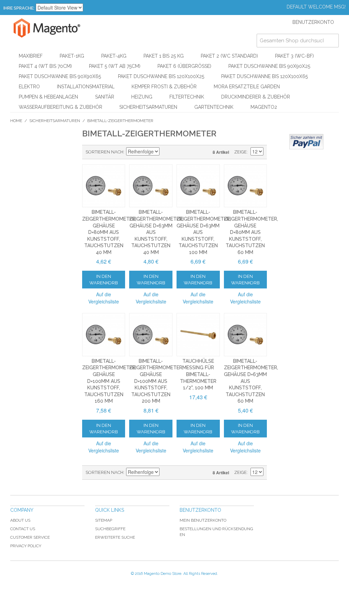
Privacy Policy (25, 545)
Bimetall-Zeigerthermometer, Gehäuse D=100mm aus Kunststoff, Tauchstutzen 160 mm (109, 381)
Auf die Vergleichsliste (103, 298)
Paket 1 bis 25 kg (163, 56)
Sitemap (103, 520)
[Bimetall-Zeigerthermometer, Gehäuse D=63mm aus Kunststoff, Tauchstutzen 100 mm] (198, 186)
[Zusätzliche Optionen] (306, 141)
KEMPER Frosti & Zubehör (164, 86)
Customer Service (30, 537)
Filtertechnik (186, 97)
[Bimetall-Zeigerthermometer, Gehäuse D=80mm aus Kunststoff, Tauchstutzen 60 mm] (245, 186)
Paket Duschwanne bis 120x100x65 (264, 76)
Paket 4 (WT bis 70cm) (45, 66)
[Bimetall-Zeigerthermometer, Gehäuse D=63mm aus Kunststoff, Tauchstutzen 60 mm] (245, 334)
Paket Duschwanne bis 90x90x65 (60, 76)
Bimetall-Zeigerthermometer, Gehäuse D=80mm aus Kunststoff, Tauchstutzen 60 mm (251, 232)
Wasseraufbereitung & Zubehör (60, 107)
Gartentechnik (213, 107)
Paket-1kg (72, 56)
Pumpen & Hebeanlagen (48, 97)
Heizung (141, 97)
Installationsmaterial (86, 86)
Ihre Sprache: (18, 8)
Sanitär (104, 97)
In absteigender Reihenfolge (166, 152)
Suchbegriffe (110, 528)
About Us (20, 520)
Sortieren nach (104, 151)
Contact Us (22, 528)
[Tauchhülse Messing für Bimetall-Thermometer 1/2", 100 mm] (198, 334)
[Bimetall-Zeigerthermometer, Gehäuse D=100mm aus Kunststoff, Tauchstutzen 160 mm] (103, 334)
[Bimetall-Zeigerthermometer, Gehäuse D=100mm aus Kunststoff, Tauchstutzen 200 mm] (150, 334)
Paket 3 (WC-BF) (294, 56)
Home (16, 120)
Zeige (240, 151)
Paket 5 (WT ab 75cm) (114, 66)
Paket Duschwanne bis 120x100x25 (161, 76)
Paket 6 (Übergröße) (184, 66)
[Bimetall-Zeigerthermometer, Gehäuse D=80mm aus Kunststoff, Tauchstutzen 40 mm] (103, 186)
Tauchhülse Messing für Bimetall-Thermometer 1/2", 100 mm (198, 374)
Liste (189, 152)
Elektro (29, 86)
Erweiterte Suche (115, 537)
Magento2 (264, 107)
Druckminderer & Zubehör (255, 97)
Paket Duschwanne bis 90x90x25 (269, 66)
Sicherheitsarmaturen (148, 107)
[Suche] (332, 40)
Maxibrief (31, 56)
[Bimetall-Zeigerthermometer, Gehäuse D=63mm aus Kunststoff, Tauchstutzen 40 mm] (150, 186)
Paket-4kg (113, 56)
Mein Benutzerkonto (203, 520)
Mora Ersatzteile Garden (247, 86)
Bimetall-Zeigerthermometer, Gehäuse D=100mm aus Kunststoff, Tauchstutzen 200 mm (156, 381)
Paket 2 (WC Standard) (229, 56)
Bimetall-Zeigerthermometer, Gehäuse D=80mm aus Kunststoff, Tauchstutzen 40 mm (109, 232)
